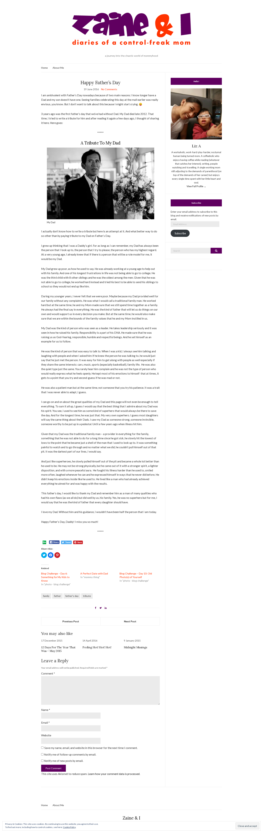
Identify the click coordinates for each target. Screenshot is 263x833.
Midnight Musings (135, 647)
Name (45, 709)
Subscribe (180, 233)
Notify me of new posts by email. (63, 760)
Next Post (130, 621)
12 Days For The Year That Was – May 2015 (58, 649)
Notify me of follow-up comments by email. (70, 754)
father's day (72, 595)
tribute (87, 595)
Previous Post (70, 621)
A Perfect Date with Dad (94, 573)
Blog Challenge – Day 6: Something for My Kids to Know (55, 577)
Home (44, 67)
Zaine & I (131, 818)
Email (45, 722)
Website (46, 735)
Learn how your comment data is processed (114, 773)
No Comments (109, 89)
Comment (48, 673)
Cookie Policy (69, 827)
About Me (58, 67)
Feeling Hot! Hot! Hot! (96, 647)
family (46, 595)
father (57, 595)
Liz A (196, 145)
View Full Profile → (196, 186)
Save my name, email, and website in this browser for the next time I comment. (91, 747)
